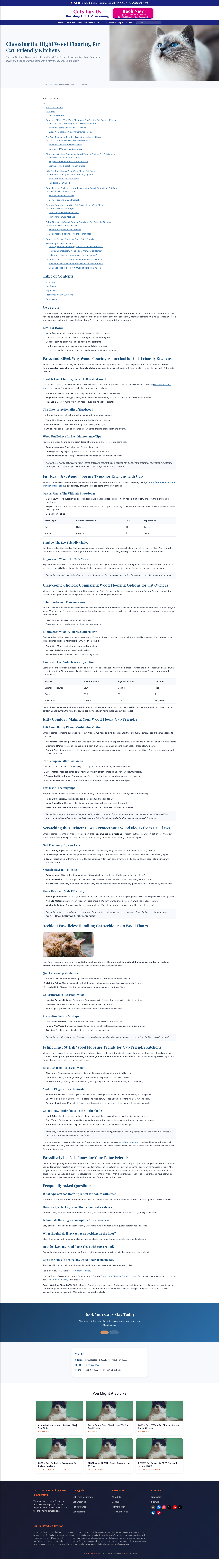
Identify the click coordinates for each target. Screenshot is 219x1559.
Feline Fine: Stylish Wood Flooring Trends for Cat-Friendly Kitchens (78, 222)
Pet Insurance (79, 1506)
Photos (100, 22)
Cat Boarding (79, 1511)
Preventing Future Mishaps (62, 217)
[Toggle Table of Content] (45, 104)
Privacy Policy (118, 1506)
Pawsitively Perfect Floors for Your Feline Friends (70, 239)
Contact (115, 1501)
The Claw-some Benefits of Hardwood (67, 127)
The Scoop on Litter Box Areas (64, 178)
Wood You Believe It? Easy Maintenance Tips (70, 132)
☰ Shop (129, 22)
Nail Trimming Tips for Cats (62, 191)
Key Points (51, 286)
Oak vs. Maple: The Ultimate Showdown (68, 140)
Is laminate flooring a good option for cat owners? (73, 255)
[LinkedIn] (153, 1513)
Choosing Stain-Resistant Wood (64, 212)
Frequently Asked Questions (59, 243)
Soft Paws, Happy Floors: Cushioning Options (71, 174)
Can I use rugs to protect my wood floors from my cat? (76, 268)
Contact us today (60, 1279)
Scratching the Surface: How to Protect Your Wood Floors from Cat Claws (82, 188)
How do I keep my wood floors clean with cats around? (76, 263)
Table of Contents (54, 107)
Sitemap (155, 1501)
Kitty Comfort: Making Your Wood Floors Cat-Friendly (72, 171)
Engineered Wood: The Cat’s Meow (66, 149)
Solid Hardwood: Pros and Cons (64, 157)
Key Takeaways (56, 115)
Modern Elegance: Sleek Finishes (65, 229)
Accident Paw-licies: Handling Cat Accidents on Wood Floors (75, 205)
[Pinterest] (159, 1513)
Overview (50, 111)
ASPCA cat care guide (79, 1270)
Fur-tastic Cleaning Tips (60, 183)
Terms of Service (120, 1511)
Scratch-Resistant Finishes (61, 195)
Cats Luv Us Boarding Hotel (122, 1276)
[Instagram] (164, 1507)
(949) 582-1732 (140, 3)
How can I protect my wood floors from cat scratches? (75, 251)
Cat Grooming (79, 1501)
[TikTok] (180, 1507)
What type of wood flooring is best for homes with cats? (76, 246)
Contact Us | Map (114, 22)
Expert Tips (51, 290)
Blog (50, 84)
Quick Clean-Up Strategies (61, 208)
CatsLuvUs (92, 1553)
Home (60, 22)
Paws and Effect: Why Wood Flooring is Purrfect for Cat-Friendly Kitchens (81, 120)
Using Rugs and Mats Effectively (64, 200)
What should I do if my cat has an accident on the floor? (76, 259)
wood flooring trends (129, 1142)
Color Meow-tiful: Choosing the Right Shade (70, 234)
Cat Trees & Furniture (83, 1497)
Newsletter (156, 1497)
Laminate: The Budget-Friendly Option (67, 166)
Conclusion (51, 299)
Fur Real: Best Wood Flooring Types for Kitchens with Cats (74, 137)
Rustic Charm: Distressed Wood (64, 225)
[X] (169, 1507)
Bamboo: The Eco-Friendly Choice (65, 144)
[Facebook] (159, 1507)
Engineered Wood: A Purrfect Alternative (68, 161)
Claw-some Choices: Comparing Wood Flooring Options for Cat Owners (80, 154)
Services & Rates (86, 22)
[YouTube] (175, 1507)
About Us (70, 22)
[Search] (159, 23)
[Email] (153, 1507)
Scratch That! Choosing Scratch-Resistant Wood (72, 123)
